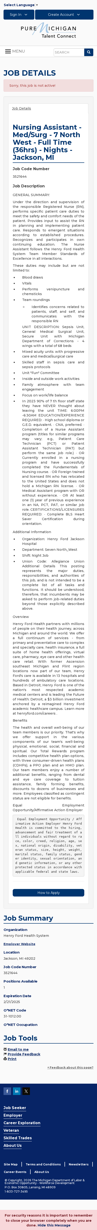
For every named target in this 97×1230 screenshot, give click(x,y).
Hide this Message (54, 1225)
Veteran (11, 1130)
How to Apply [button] (48, 893)
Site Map (11, 1164)
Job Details (21, 108)
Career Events (15, 1172)
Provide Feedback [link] (24, 1054)
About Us (13, 1145)
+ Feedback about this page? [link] (70, 1067)
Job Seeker (15, 1108)
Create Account (61, 14)
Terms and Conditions (43, 1164)
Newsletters (79, 1164)
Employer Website (19, 944)
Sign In (16, 14)
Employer (13, 1115)
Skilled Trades (18, 1138)
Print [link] (12, 1059)
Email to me (18, 1049)
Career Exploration (22, 1123)
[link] (48, 30)
